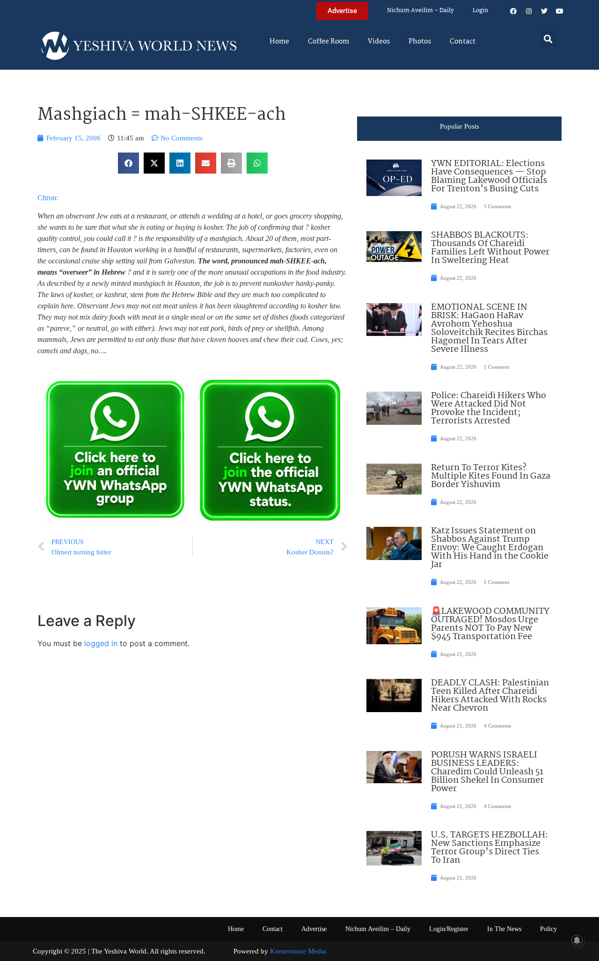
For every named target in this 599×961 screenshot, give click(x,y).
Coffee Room (328, 41)
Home (279, 41)
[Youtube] (559, 11)
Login (480, 10)
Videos (379, 41)
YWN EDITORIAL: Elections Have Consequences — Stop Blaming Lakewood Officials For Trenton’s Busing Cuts (489, 176)
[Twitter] (544, 11)
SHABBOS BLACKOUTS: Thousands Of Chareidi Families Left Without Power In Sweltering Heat (490, 248)
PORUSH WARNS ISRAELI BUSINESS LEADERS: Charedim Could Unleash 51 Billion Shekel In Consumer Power (487, 772)
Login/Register (448, 928)
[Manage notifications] (577, 940)
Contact (462, 41)
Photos (420, 41)
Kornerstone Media (298, 951)
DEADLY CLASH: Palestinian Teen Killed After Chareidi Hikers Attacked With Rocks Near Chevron (490, 695)
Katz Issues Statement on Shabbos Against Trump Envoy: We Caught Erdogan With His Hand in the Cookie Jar (489, 548)
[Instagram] (528, 11)
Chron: (47, 198)
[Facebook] (513, 11)
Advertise (314, 928)
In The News (504, 928)
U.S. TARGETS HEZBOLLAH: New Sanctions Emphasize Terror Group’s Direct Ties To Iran (489, 847)
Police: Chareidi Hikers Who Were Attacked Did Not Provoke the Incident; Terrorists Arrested (488, 408)
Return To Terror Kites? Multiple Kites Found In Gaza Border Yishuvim (490, 476)
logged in (100, 643)
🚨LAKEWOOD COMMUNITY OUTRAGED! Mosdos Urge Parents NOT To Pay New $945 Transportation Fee (490, 624)
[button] (548, 38)
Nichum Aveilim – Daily (420, 10)
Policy (548, 928)
